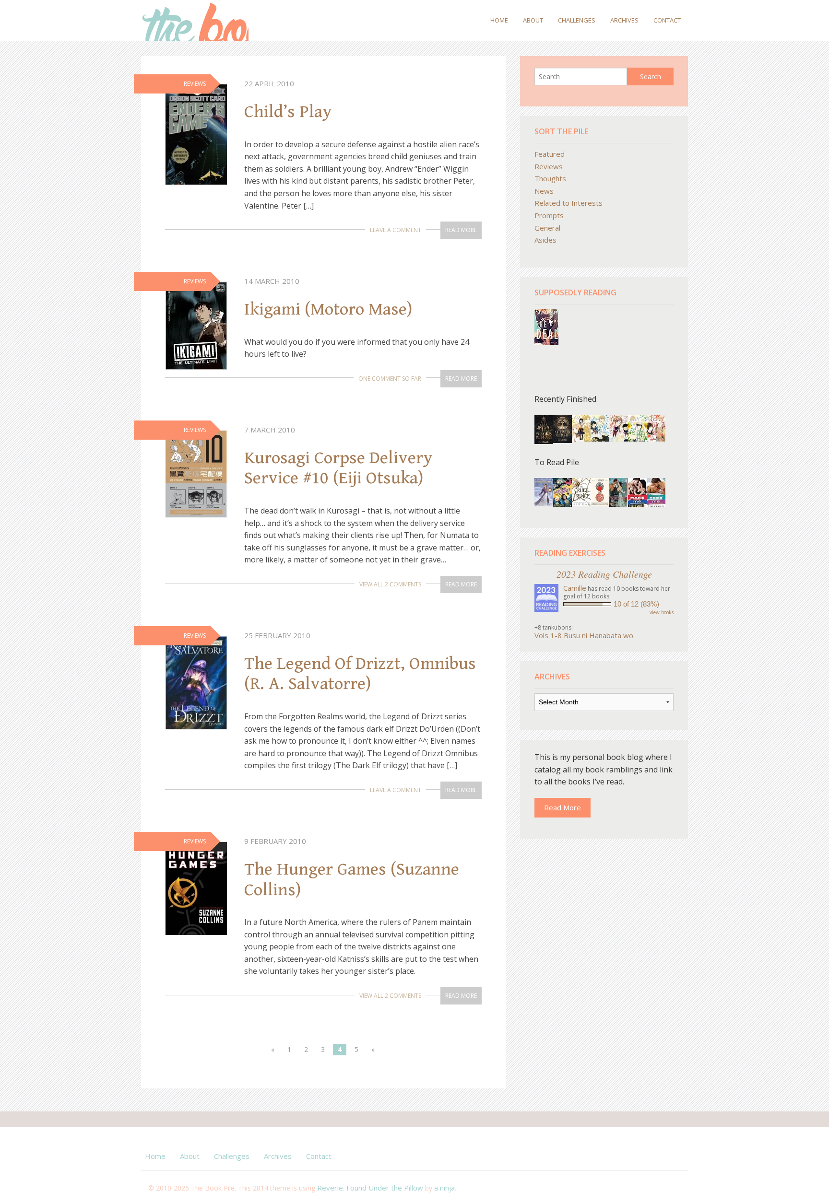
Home (499, 20)
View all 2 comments (390, 584)
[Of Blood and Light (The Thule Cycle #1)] (562, 428)
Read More (461, 230)
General (547, 228)
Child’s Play (288, 112)
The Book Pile (195, 20)
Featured (549, 154)
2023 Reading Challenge (604, 574)
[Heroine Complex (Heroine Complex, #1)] (562, 492)
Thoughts (550, 178)
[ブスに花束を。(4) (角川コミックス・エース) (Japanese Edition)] (637, 427)
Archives (624, 20)
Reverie (330, 1187)
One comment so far (389, 378)
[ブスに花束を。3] (600, 427)
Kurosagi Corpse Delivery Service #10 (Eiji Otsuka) (338, 468)
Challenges (576, 20)
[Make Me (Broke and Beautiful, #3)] (637, 492)
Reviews (548, 166)
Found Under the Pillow (384, 1187)
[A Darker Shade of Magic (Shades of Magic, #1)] (600, 491)
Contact (667, 20)
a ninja (444, 1187)
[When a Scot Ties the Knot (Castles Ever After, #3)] (618, 492)
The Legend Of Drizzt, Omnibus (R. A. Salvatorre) (360, 674)
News (544, 191)
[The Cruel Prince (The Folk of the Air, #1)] (581, 491)
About (533, 20)
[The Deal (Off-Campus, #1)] (546, 326)
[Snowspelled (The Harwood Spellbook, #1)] (543, 491)
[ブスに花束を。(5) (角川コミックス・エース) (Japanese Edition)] (656, 427)
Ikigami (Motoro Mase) (328, 309)
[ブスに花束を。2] (618, 427)
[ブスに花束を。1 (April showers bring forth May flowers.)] (581, 427)
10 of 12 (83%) (636, 604)
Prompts (549, 215)
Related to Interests (568, 203)
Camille (574, 588)
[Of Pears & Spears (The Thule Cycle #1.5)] (543, 429)
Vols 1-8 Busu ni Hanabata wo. (584, 635)
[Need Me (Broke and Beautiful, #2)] (656, 492)
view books (662, 612)
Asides (545, 240)
